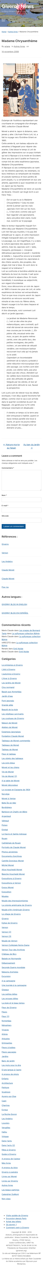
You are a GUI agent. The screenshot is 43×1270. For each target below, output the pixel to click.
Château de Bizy (9, 954)
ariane (7, 46)
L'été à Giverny (8, 669)
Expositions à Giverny (12, 878)
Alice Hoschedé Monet (12, 869)
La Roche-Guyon (9, 1114)
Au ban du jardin (31, 446)
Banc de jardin (8, 1061)
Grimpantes (7, 1043)
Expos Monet (8, 887)
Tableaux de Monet (10, 745)
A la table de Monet (10, 780)
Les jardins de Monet (11, 683)
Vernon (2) (6, 932)
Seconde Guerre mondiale (13, 967)
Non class (6, 1198)
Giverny (5, 544)
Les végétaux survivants (13, 714)
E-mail (5, 506)
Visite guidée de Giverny (17, 1215)
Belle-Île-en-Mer (9, 803)
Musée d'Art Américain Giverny (16, 909)
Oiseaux (5, 989)
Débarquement (8, 963)
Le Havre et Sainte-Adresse (14, 834)
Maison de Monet (9, 723)
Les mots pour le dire (11, 1065)
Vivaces (5, 1030)
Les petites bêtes (9, 994)
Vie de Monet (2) (9, 776)
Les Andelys (7, 561)
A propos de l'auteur (11, 1159)
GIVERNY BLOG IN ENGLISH (14, 604)
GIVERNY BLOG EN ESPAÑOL (15, 613)
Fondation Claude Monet (13, 736)
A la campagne (8, 981)
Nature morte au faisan (11, 446)
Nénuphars (6, 1025)
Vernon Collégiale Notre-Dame (15, 945)
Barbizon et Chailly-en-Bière (14, 812)
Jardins (5, 1056)
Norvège (5, 794)
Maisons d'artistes (10, 972)
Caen (4, 1101)
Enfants (5, 1078)
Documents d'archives (12, 856)
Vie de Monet (8, 772)
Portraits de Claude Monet (14, 847)
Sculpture (6, 1092)
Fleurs (4, 1012)
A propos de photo (10, 1074)
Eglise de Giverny (10, 923)
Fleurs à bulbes (8, 1047)
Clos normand (8, 687)
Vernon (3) (6, 936)
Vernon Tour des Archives (13, 949)
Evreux (5, 1110)
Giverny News (18, 6)
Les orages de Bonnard (29, 630)
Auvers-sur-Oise (9, 1096)
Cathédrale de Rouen (11, 843)
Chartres (6, 1105)
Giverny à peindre (10, 1172)
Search (37, 21)
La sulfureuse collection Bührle (26, 633)
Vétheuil (5, 821)
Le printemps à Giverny (12, 665)
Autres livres (13, 32)
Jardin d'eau (7, 696)
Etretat (5, 829)
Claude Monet (8, 570)
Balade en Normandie (11, 958)
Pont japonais (8, 700)
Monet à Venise (9, 798)
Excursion (6, 976)
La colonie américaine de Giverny (17, 905)
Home (4, 32)
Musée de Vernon (9, 941)
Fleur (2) (5, 1016)
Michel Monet (8, 865)
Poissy (5, 825)
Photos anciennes (10, 852)
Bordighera (7, 807)
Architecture (7, 1083)
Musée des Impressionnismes (15, 901)
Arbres (5, 1034)
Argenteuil (6, 816)
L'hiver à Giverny (9, 678)
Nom (4, 495)
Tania (4, 633)
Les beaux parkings (10, 1190)
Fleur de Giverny (9, 1007)
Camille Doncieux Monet (13, 861)
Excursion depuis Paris (16, 1218)
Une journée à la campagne (14, 985)
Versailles (6, 1127)
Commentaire (8, 468)
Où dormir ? (11, 1224)
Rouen (4, 838)
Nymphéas (6, 1021)
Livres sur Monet (9, 1176)
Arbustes (6, 1038)
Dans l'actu (7, 1141)
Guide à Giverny (9, 1154)
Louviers (5, 1123)
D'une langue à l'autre (11, 1070)
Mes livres (6, 1163)
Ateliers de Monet (10, 727)
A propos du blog (10, 1167)
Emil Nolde (18, 648)
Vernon (5, 553)
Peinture (5, 1087)
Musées (5, 896)
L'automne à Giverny (11, 674)
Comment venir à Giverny (17, 1227)
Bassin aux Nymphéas (11, 691)
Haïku (4, 1132)
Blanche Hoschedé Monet (13, 874)
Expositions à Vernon (11, 883)
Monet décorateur (10, 785)
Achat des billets (13, 1221)
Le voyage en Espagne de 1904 (16, 789)
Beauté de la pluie (10, 709)
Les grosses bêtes (10, 998)
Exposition (6, 892)
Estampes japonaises (11, 732)
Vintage (5, 1136)
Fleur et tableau (9, 754)
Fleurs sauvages (9, 1052)
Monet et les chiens (10, 767)
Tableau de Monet (10, 749)
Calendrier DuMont (10, 1194)
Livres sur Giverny (10, 1181)
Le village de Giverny (11, 914)
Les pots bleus (8, 763)
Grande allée (7, 705)
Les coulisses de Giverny (13, 718)
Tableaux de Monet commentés (16, 740)
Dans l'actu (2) (8, 1145)
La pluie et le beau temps (13, 1003)
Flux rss (5, 587)
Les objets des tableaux (12, 758)
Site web (5, 516)
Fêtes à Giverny (9, 1150)
